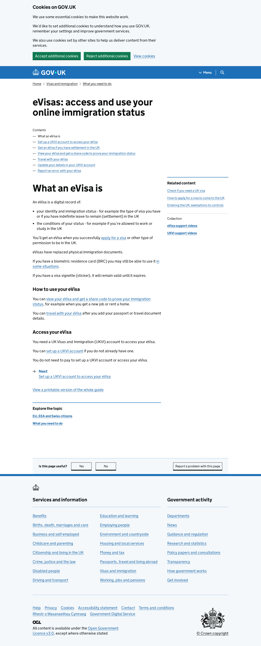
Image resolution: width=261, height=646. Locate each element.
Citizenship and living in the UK (58, 552)
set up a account (64, 351)
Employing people (115, 525)
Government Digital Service (112, 614)
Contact (128, 607)
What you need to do (97, 84)
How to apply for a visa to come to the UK (196, 198)
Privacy (51, 607)
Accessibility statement (97, 607)
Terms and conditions (156, 607)
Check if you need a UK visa (186, 191)
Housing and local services (122, 543)
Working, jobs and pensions (122, 580)
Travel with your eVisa (53, 159)
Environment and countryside (124, 534)
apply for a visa (113, 237)
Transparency (178, 561)
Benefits (39, 515)
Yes (85, 466)
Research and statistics (187, 543)
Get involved (177, 580)
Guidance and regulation (187, 534)
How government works (187, 570)
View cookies (144, 56)
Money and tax (112, 552)
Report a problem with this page (197, 466)
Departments (178, 515)
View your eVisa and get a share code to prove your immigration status (86, 153)
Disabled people (46, 570)
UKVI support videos (182, 233)
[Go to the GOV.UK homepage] (49, 72)
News (172, 525)
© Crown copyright (212, 633)
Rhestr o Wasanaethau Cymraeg (59, 614)
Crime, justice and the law (54, 561)
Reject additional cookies (107, 56)
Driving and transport (50, 580)
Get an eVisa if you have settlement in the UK (69, 148)
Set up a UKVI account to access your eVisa (68, 142)
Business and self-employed (56, 534)
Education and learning (119, 515)
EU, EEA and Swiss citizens (52, 416)
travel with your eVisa (64, 313)
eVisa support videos (182, 226)
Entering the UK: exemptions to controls (195, 205)
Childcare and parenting (53, 543)
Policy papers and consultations (193, 552)
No (110, 466)
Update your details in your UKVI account (66, 165)
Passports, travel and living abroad (129, 561)
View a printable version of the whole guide (68, 389)
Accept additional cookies (56, 56)
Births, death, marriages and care (60, 525)
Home (37, 84)
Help (37, 607)
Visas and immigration (62, 84)
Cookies (67, 607)
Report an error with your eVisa (59, 171)
